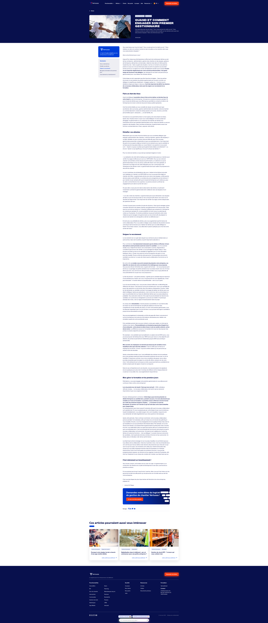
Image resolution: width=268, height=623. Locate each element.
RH (90, 588)
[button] (109, 3)
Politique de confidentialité (173, 615)
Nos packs (127, 590)
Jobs (126, 593)
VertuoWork (92, 586)
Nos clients (128, 588)
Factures (106, 594)
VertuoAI (106, 605)
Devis (105, 586)
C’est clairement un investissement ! (108, 74)
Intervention (92, 594)
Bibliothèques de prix (109, 591)
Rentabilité (107, 597)
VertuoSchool (164, 586)
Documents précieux (145, 590)
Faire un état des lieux (104, 63)
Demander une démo (171, 3)
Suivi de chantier (93, 591)
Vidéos (142, 588)
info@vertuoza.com (165, 590)
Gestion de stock (93, 600)
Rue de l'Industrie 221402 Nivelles (166, 593)
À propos (127, 586)
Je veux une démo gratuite (134, 499)
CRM (105, 602)
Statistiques (92, 602)
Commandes (92, 597)
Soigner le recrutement (105, 68)
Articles (142, 586)
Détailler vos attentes (104, 66)
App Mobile (92, 605)
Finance (106, 600)
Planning (106, 588)
